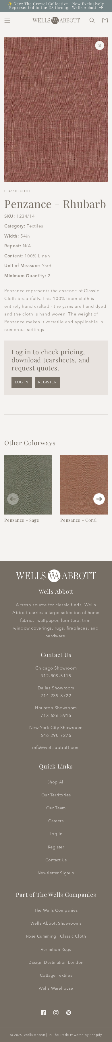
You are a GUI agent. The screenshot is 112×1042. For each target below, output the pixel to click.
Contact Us (56, 860)
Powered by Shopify (86, 1035)
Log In (56, 833)
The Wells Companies (56, 910)
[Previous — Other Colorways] (13, 499)
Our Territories (56, 795)
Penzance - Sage (21, 520)
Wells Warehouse (56, 988)
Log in (21, 382)
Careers (55, 820)
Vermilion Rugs (56, 949)
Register (47, 382)
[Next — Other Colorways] (99, 499)
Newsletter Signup (56, 872)
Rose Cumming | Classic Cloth (56, 936)
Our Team (56, 807)
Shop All (56, 782)
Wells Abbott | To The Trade (46, 1035)
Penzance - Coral (78, 520)
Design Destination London (56, 962)
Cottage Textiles (56, 975)
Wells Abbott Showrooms (55, 923)
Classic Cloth (18, 191)
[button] (7, 20)
